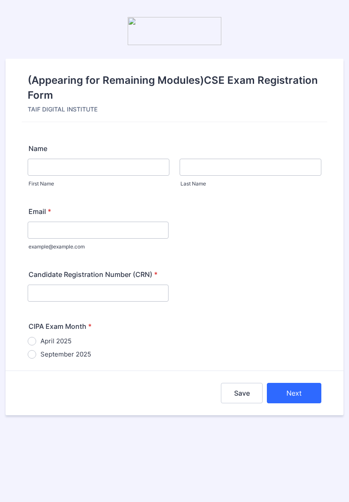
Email (40, 211)
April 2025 (56, 341)
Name (38, 148)
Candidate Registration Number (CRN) (93, 274)
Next (294, 393)
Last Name (193, 183)
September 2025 (65, 354)
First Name (41, 183)
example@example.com (57, 246)
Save (242, 393)
